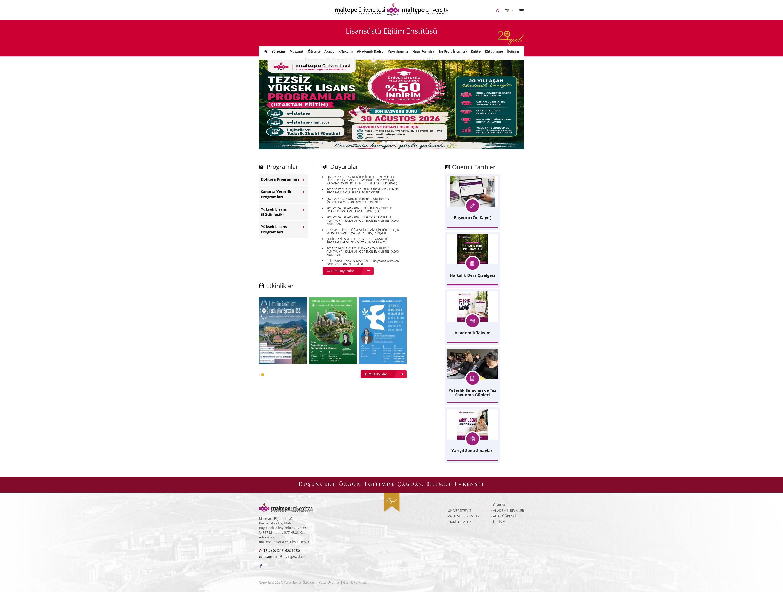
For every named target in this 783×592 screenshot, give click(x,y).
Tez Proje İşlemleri (453, 51)
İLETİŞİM (499, 522)
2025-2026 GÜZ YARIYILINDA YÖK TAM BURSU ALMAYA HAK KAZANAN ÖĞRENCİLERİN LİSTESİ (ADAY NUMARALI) (363, 251)
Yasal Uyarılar (330, 582)
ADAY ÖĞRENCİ (504, 516)
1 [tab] (379, 143)
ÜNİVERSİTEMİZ (459, 510)
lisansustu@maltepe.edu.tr (284, 556)
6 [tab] (405, 143)
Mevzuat (296, 51)
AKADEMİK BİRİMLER (508, 510)
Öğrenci (314, 51)
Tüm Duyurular (342, 271)
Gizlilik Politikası (355, 582)
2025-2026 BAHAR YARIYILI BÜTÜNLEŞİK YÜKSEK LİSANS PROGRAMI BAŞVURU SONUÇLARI (359, 209)
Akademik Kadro (370, 51)
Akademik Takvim (338, 51)
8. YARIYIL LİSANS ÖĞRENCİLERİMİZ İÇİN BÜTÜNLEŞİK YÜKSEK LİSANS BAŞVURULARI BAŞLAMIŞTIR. (363, 231)
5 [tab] (400, 143)
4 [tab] (395, 143)
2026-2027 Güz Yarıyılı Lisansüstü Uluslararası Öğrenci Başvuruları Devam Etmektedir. (358, 200)
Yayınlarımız (398, 51)
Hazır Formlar (423, 51)
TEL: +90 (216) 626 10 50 (281, 550)
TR (507, 10)
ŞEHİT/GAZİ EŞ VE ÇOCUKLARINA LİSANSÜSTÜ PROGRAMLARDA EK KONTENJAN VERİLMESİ (357, 240)
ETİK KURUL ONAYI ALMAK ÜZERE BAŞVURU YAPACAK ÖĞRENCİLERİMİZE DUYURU (363, 262)
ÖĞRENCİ (500, 505)
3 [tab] (389, 143)
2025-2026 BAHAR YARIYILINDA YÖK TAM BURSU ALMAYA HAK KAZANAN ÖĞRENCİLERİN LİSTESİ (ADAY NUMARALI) (363, 220)
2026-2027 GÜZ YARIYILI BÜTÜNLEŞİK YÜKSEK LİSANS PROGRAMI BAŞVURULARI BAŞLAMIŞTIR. (363, 191)
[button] (259, 374)
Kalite (475, 51)
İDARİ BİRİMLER (459, 522)
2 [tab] (384, 143)
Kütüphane (494, 51)
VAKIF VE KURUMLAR (463, 516)
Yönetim (278, 51)
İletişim (513, 51)
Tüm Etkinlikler (376, 374)
